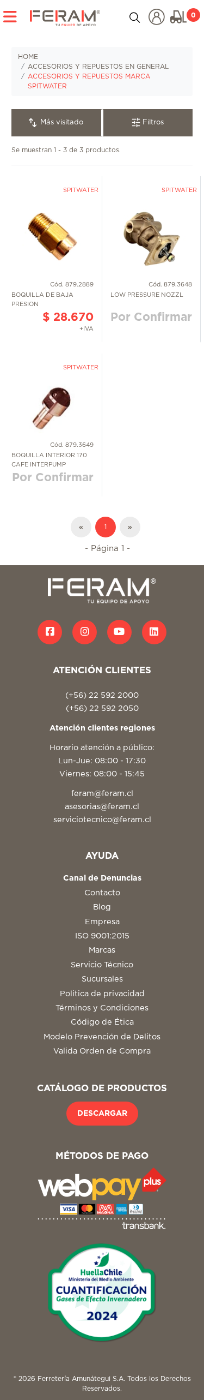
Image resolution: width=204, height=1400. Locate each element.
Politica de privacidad (102, 994)
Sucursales (102, 979)
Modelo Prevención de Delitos (102, 1037)
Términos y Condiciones (102, 1008)
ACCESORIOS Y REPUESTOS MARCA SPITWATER (89, 81)
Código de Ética (102, 1022)
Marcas (102, 950)
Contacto (102, 893)
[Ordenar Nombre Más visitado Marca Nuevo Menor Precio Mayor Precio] (56, 122)
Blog (102, 907)
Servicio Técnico (102, 965)
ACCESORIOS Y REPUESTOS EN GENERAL (98, 66)
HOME (28, 56)
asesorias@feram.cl (102, 807)
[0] (178, 17)
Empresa (102, 922)
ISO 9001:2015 (102, 936)
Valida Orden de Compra (102, 1051)
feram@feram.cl (102, 793)
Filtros (152, 122)
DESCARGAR (102, 1113)
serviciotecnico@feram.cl (102, 820)
